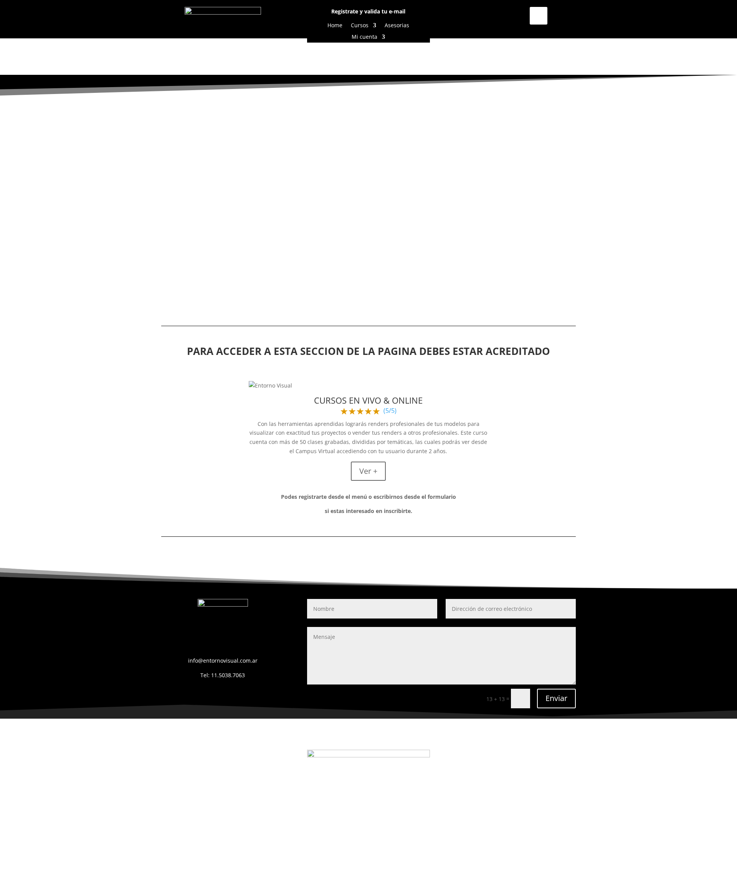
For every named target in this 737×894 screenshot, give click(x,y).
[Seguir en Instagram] (538, 16)
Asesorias (397, 26)
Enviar (556, 698)
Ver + (368, 471)
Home (334, 26)
